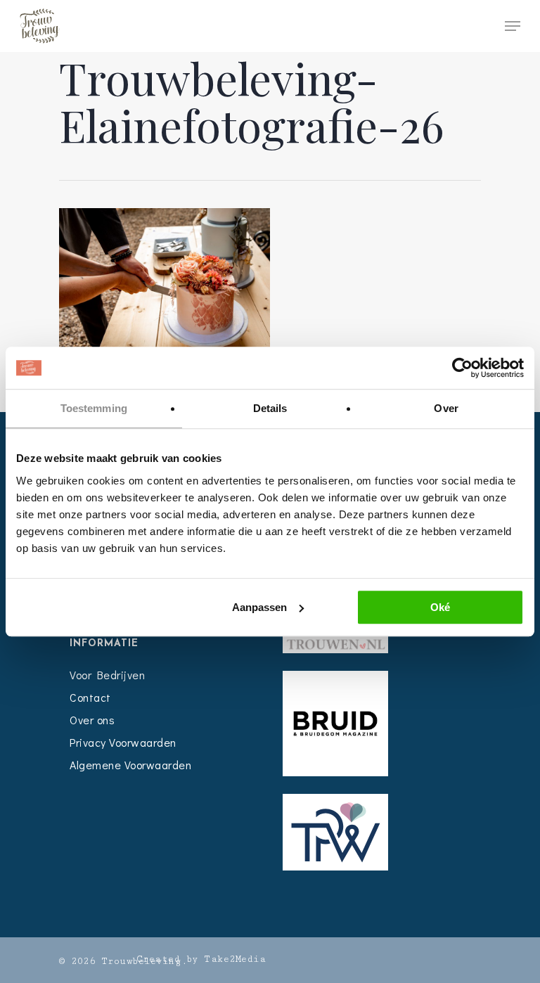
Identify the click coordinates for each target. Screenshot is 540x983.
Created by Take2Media (201, 959)
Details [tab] (270, 408)
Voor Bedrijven (107, 674)
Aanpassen (259, 607)
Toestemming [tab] (93, 408)
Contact (90, 697)
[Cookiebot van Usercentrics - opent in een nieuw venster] (462, 367)
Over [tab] (446, 408)
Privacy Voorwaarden (123, 742)
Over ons (92, 719)
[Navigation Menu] (512, 26)
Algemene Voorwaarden (130, 764)
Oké (440, 607)
